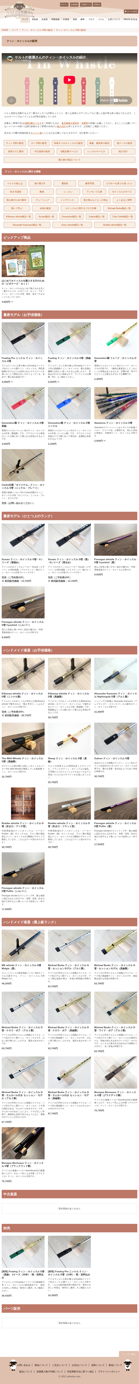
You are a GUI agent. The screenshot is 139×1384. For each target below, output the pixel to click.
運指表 (65, 183)
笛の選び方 (39, 183)
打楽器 (66, 19)
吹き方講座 (15, 191)
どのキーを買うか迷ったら (119, 183)
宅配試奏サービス (33, 123)
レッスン (68, 191)
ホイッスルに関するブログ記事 (80, 208)
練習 (83, 19)
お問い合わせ (23, 1365)
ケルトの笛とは (15, 183)
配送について (115, 1365)
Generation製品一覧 (71, 216)
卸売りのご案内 (16, 151)
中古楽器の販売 (42, 151)
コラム (101, 19)
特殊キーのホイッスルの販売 (68, 143)
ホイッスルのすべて (122, 191)
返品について (25, 1371)
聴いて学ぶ (16, 208)
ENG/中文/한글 (130, 19)
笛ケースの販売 (124, 143)
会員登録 (74, 4)
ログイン (64, 4)
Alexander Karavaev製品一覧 (27, 225)
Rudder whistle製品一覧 (114, 225)
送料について (98, 1365)
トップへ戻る (129, 1354)
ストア (25, 19)
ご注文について (59, 1365)
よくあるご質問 (124, 200)
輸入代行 (61, 126)
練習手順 (89, 183)
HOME (5, 30)
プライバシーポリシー (109, 1371)
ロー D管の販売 (39, 143)
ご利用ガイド (86, 4)
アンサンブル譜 (94, 191)
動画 (42, 191)
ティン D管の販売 (15, 143)
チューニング (42, 200)
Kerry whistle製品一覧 (72, 225)
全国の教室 (45, 208)
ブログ (91, 19)
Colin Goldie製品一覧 (122, 216)
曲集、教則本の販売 (99, 143)
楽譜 (75, 19)
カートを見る (132, 11)
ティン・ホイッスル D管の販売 (37, 30)
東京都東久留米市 (70, 123)
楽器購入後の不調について (50, 1371)
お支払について (79, 1365)
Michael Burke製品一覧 (119, 208)
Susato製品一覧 (46, 216)
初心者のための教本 (16, 200)
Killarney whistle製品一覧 (18, 216)
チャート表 (36, 133)
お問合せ (97, 4)
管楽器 (35, 19)
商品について (41, 1365)
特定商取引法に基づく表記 (80, 1371)
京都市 (84, 123)
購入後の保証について (69, 159)
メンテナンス (67, 200)
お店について (114, 19)
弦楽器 (45, 19)
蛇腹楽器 (55, 19)
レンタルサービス (96, 151)
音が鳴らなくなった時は (96, 200)
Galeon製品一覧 (97, 216)
